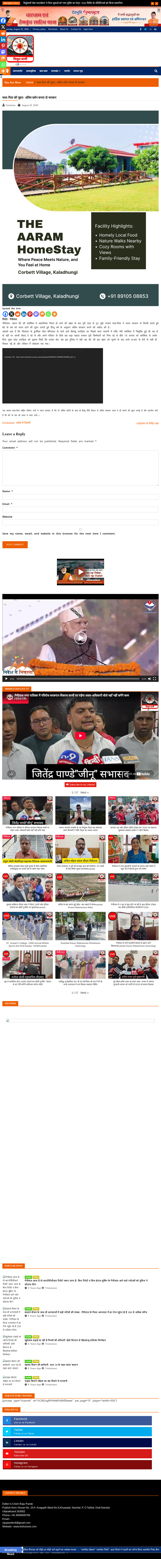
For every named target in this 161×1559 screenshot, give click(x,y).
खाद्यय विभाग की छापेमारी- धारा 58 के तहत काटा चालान (51, 1364)
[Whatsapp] (48, 314)
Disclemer (52, 29)
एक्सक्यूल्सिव (31, 71)
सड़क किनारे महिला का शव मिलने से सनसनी (46, 1381)
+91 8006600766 (20, 1515)
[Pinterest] (30, 314)
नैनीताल (36, 1277)
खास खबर (43, 71)
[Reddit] (17, 314)
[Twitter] (145, 29)
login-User (88, 29)
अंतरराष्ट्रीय (17, 71)
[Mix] (42, 314)
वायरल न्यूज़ (78, 71)
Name (7, 491)
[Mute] (149, 678)
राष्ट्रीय (67, 71)
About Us (64, 29)
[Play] (6, 678)
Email (7, 504)
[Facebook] (141, 29)
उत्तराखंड (54, 71)
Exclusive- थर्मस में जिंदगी (16, 422)
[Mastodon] (36, 314)
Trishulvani (51, 1288)
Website (7, 516)
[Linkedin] (24, 314)
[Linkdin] (155, 29)
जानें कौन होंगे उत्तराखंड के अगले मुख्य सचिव (44, 3)
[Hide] (1, 77)
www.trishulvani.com (25, 1526)
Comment (10, 447)
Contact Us (76, 29)
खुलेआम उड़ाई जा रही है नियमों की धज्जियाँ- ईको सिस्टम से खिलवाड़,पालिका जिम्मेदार (65, 1340)
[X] (11, 314)
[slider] (78, 679)
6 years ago (34, 1316)
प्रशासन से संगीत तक (148, 423)
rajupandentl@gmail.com (16, 1522)
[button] (80, 638)
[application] (52, 375)
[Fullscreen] (154, 678)
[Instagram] (151, 29)
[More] (54, 314)
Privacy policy (39, 29)
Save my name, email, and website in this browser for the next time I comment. (58, 533)
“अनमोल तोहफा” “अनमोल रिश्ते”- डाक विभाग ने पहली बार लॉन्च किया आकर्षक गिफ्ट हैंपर (67, 1549)
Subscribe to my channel (82, 784)
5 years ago (34, 1288)
